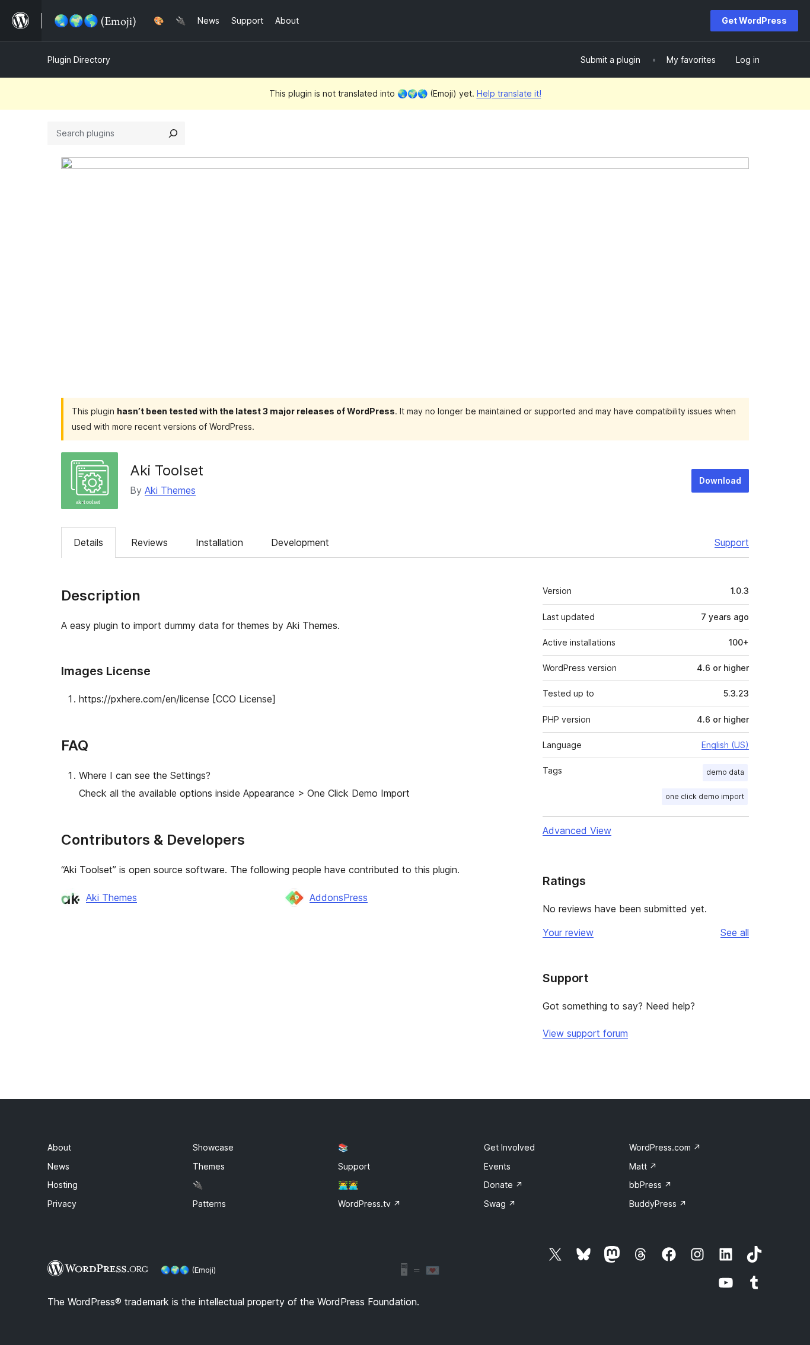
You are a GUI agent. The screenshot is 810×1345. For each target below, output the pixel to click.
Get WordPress (754, 20)
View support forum (585, 1033)
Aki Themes (170, 490)
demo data (725, 772)
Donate (503, 1185)
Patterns (209, 1204)
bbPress (650, 1185)
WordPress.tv (369, 1204)
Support (732, 542)
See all (734, 932)
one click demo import (704, 796)
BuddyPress (658, 1204)
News (58, 1166)
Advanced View (577, 830)
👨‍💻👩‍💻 (348, 1185)
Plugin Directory (78, 60)
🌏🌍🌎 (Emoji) (188, 1269)
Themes (209, 1166)
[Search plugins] (173, 133)
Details (88, 542)
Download (720, 480)
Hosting (62, 1185)
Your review (568, 932)
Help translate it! (509, 93)
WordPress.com (665, 1147)
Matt (643, 1166)
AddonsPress (339, 897)
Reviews (149, 542)
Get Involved (509, 1147)
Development (300, 542)
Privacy (61, 1204)
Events (497, 1166)
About (59, 1147)
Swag (500, 1204)
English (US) (725, 745)
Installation (219, 542)
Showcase (213, 1147)
